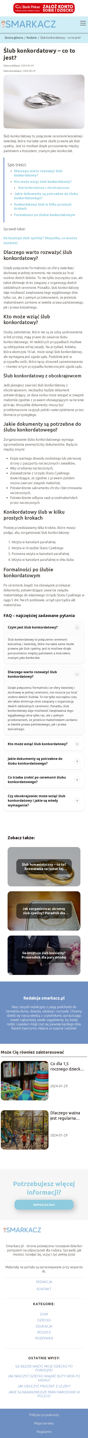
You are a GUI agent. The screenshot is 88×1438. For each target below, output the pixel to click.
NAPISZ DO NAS (44, 1204)
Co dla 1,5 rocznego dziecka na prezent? (66, 1066)
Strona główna (14, 37)
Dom (44, 1314)
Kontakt (44, 1289)
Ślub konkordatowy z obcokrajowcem (43, 187)
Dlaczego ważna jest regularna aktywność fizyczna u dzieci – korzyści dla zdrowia (66, 1115)
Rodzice (32, 37)
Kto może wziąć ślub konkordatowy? (43, 181)
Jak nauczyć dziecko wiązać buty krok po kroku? (44, 1378)
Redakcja (44, 1282)
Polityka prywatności (44, 1415)
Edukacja (44, 1326)
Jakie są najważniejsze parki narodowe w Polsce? (44, 1394)
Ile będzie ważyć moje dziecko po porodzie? (44, 1368)
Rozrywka (44, 1338)
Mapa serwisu (44, 1423)
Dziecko (44, 1320)
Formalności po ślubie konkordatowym (44, 215)
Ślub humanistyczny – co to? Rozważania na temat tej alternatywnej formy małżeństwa (44, 867)
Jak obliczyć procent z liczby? (44, 1386)
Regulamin (44, 1431)
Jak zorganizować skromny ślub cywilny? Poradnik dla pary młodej (44, 911)
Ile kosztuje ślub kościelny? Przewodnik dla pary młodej (44, 955)
